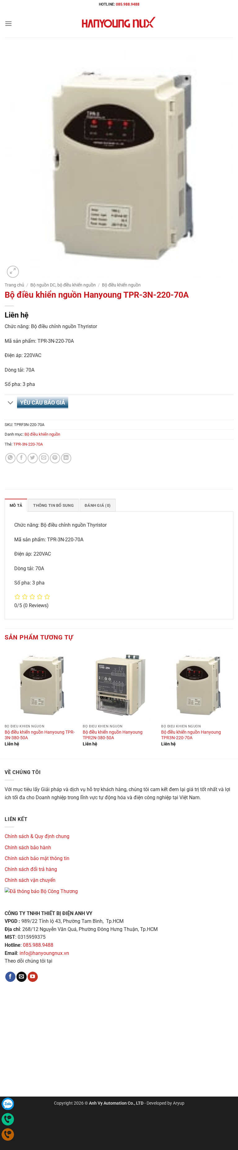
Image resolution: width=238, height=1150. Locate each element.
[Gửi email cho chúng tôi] (21, 977)
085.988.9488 (127, 4)
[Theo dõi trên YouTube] (33, 977)
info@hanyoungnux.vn (44, 953)
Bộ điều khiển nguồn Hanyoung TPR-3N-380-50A (40, 735)
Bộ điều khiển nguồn (121, 284)
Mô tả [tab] (16, 505)
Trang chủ (14, 284)
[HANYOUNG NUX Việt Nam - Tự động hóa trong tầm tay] (119, 23)
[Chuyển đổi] (11, 403)
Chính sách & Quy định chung (37, 836)
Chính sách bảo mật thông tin (37, 858)
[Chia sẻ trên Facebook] (21, 458)
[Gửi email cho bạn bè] (44, 458)
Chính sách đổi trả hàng (31, 869)
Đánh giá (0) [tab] (98, 505)
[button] (8, 23)
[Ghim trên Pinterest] (55, 458)
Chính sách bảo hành (28, 847)
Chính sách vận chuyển (30, 880)
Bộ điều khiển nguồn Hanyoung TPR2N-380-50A (113, 735)
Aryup (178, 1103)
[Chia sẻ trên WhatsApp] (10, 458)
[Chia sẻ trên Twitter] (33, 458)
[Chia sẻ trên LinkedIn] (66, 458)
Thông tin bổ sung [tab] (53, 505)
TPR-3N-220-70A (28, 444)
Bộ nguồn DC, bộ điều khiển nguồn (63, 284)
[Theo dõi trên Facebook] (10, 977)
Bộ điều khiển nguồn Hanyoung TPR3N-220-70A (191, 735)
